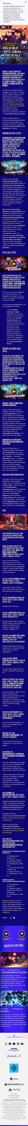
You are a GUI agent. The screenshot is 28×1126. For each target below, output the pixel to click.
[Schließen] (25, 2)
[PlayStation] (14, 1089)
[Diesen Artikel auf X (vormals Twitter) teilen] (11, 917)
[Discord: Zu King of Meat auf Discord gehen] (22, 1044)
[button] (14, 167)
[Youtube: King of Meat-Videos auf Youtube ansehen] (14, 1044)
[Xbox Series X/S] (14, 1084)
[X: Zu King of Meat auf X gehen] (6, 1044)
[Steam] (14, 1079)
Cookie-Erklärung (14, 1097)
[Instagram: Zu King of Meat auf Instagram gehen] (18, 1044)
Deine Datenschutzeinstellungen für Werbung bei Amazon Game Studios (13, 1100)
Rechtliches (14, 1093)
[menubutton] (9, 27)
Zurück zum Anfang (14, 1037)
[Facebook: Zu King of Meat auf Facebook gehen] (10, 1044)
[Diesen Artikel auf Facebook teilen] (14, 917)
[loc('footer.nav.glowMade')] (14, 1056)
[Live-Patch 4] (14, 998)
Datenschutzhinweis (14, 1095)
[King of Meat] (3, 27)
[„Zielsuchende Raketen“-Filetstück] (14, 959)
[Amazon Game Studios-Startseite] (14, 1049)
